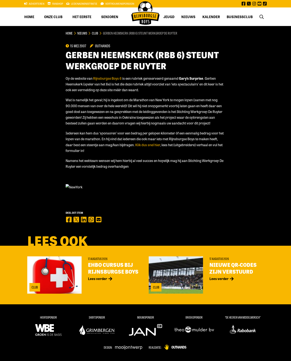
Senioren (109, 16)
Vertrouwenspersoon (119, 4)
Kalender (211, 16)
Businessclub (240, 16)
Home (29, 16)
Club (95, 33)
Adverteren (36, 4)
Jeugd (168, 16)
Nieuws (188, 16)
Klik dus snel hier (147, 144)
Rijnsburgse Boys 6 (107, 78)
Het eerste (81, 16)
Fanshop (57, 4)
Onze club (53, 16)
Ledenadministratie (84, 4)
